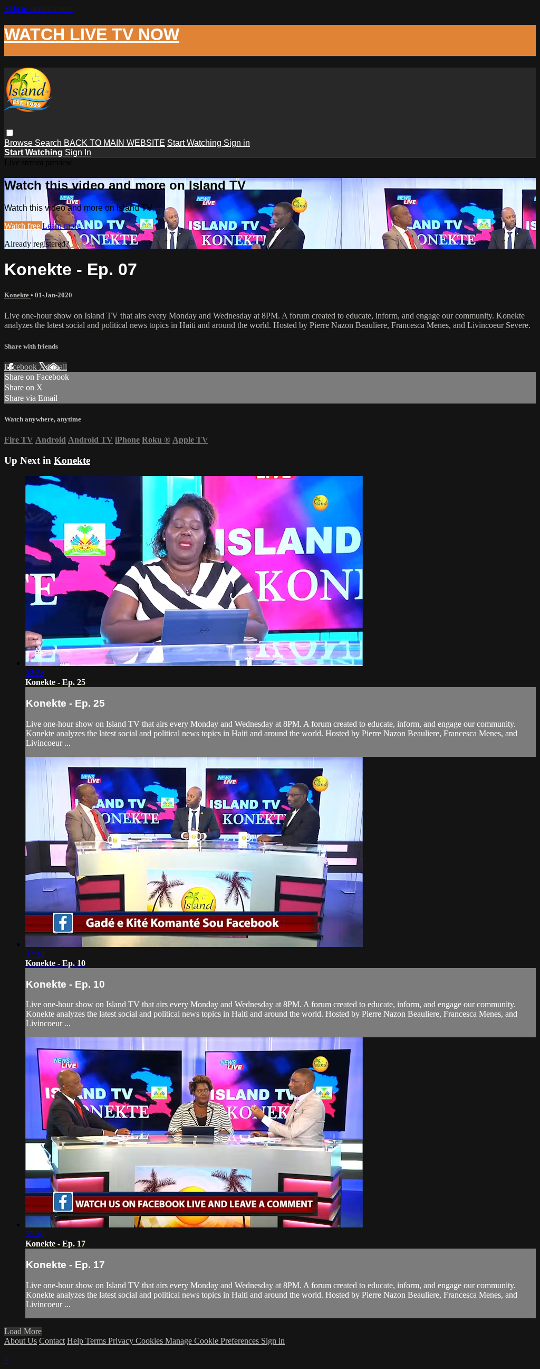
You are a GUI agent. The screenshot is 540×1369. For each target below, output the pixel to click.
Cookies (150, 1340)
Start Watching (195, 142)
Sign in (237, 142)
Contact (52, 1340)
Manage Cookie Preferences (213, 1340)
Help (76, 1340)
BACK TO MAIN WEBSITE (114, 142)
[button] (9, 132)
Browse (19, 142)
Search (49, 142)
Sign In (78, 152)
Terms (96, 1340)
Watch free (23, 225)
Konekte (17, 295)
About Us (20, 1340)
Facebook (21, 366)
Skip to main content (38, 8)
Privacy (122, 1340)
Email (57, 366)
